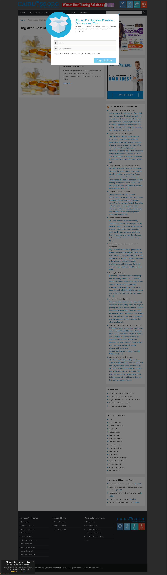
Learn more (23, 572)
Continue (13, 572)
